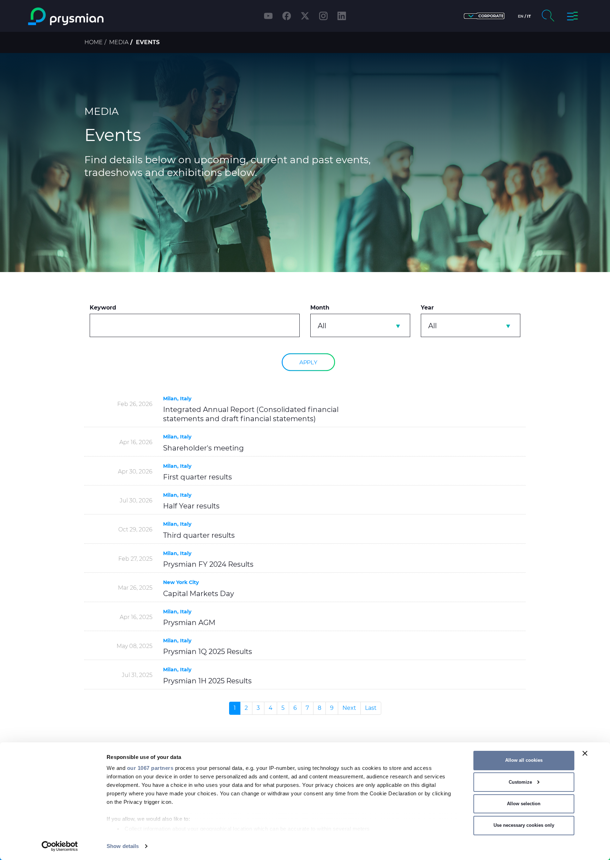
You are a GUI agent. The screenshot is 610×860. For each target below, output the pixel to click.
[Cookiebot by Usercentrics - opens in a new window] (60, 846)
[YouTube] (268, 15)
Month (319, 307)
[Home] (94, 16)
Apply (308, 362)
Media (118, 42)
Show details (123, 846)
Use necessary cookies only (524, 825)
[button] (484, 16)
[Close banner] (584, 753)
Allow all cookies (524, 760)
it (529, 16)
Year (427, 307)
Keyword (103, 307)
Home (93, 42)
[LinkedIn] (341, 15)
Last (371, 708)
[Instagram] (323, 15)
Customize (520, 782)
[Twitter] (305, 15)
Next (349, 708)
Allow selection (523, 803)
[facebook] (286, 15)
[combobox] (360, 325)
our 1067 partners (150, 768)
